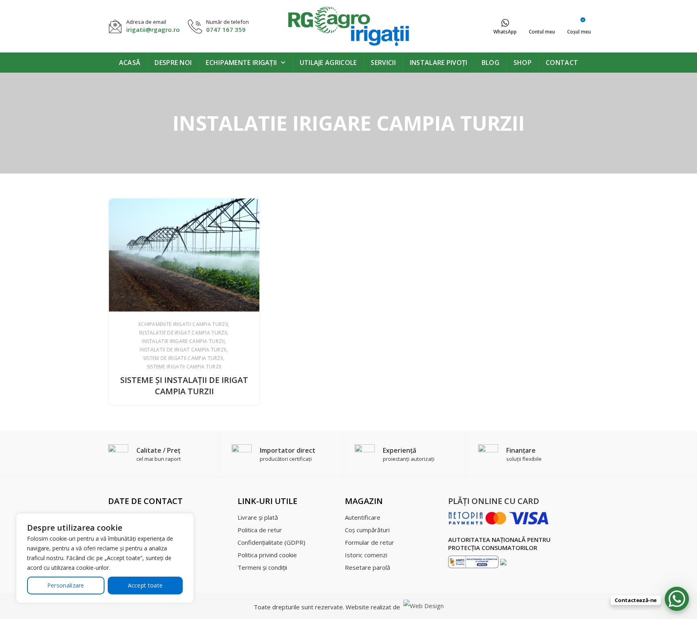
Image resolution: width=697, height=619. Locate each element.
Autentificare (362, 517)
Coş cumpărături (367, 530)
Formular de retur (369, 542)
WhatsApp (505, 31)
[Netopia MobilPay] (498, 518)
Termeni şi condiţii (262, 567)
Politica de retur (260, 530)
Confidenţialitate (271, 542)
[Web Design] (423, 607)
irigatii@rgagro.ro (153, 29)
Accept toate (145, 585)
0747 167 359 (226, 29)
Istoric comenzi (366, 555)
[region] (105, 558)
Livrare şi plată (258, 517)
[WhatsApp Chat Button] (677, 599)
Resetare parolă (367, 567)
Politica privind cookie (267, 555)
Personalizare (65, 585)
